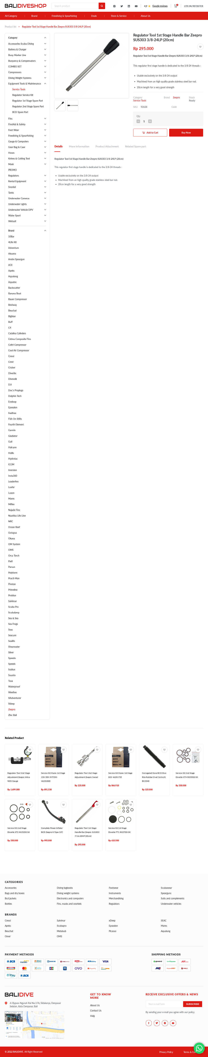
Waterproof (14, 686)
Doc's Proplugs (15, 390)
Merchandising (116, 898)
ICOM (11, 464)
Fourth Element (16, 424)
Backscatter (14, 287)
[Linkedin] (129, 6)
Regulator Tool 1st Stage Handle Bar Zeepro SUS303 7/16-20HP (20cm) (87, 832)
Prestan (12, 584)
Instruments (115, 893)
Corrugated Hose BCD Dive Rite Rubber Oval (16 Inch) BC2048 (154, 777)
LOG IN (193, 6)
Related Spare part (135, 146)
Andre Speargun (16, 259)
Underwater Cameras (18, 198)
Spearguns (166, 893)
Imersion (12, 470)
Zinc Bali (12, 715)
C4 (9, 327)
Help (92, 1016)
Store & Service (118, 16)
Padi (10, 561)
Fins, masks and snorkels (69, 903)
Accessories (10, 887)
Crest (10, 361)
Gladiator (12, 435)
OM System (14, 544)
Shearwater (14, 646)
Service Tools (18, 89)
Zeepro (11, 709)
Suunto (12, 675)
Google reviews (160, 6)
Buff (10, 322)
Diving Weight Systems (19, 78)
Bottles (8, 903)
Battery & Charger (17, 49)
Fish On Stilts (15, 418)
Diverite (12, 373)
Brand (34, 16)
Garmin (12, 430)
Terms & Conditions (193, 1052)
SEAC (163, 920)
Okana (11, 538)
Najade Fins (14, 510)
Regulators (13, 175)
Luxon (11, 492)
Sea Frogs (13, 624)
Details (58, 146)
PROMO (12, 169)
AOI (10, 265)
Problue (12, 595)
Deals (94, 16)
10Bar (11, 236)
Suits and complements (172, 898)
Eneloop (12, 401)
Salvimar (12, 601)
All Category (11, 16)
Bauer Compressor (17, 299)
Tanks (11, 192)
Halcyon (12, 447)
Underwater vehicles (171, 903)
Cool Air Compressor (18, 350)
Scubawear (166, 887)
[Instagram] (114, 6)
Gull (10, 441)
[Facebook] (149, 1023)
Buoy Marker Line (17, 55)
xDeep (112, 920)
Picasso (112, 931)
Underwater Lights (17, 204)
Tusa (10, 680)
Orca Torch (13, 555)
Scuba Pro (13, 606)
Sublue (11, 669)
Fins (10, 118)
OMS (10, 549)
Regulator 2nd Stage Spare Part (28, 106)
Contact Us (95, 1010)
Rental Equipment (17, 181)
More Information (79, 146)
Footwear (113, 887)
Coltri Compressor (17, 344)
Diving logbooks (65, 887)
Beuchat (12, 310)
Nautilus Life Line (17, 515)
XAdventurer (14, 698)
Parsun (11, 567)
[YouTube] (136, 6)
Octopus (12, 532)
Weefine (12, 692)
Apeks (11, 270)
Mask (11, 164)
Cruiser (11, 367)
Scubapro (61, 925)
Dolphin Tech (14, 396)
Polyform (12, 572)
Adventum (13, 247)
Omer (8, 936)
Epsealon (12, 407)
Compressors (14, 72)
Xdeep (11, 703)
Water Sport (14, 215)
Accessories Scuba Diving (21, 43)
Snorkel (12, 187)
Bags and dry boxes (14, 893)
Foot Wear (13, 130)
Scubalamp (13, 612)
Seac (10, 629)
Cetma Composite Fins (19, 339)
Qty (138, 116)
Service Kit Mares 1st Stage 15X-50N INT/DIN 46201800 (53, 777)
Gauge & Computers (18, 141)
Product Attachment (107, 146)
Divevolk (12, 379)
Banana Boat (14, 293)
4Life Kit (12, 242)
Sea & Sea (13, 618)
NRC (10, 521)
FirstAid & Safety (16, 124)
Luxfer (11, 487)
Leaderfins (13, 481)
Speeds (11, 663)
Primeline (12, 589)
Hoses (11, 152)
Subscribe (192, 1004)
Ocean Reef (14, 527)
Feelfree (12, 413)
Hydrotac (13, 458)
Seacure (12, 635)
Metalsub (61, 931)
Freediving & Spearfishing (64, 16)
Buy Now (186, 132)
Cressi (11, 356)
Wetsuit (12, 221)
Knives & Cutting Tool (19, 158)
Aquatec (12, 282)
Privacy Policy (166, 1052)
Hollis (11, 453)
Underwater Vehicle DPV (20, 209)
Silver (11, 652)
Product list (10, 26)
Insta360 (12, 475)
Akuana (12, 253)
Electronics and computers (70, 898)
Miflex (11, 504)
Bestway (12, 304)
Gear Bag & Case (16, 147)
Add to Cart (152, 132)
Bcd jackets (10, 898)
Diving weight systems (68, 893)
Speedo (12, 658)
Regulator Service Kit (22, 95)
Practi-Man (14, 578)
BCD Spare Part (20, 112)
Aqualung (13, 276)
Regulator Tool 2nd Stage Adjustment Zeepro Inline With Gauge (18, 777)
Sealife (11, 641)
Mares (11, 498)
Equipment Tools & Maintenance (24, 83)
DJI (10, 384)
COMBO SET (14, 66)
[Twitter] (121, 6)
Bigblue (12, 316)
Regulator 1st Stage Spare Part (27, 100)
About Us (145, 16)
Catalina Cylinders (17, 333)
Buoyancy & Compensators (22, 60)
